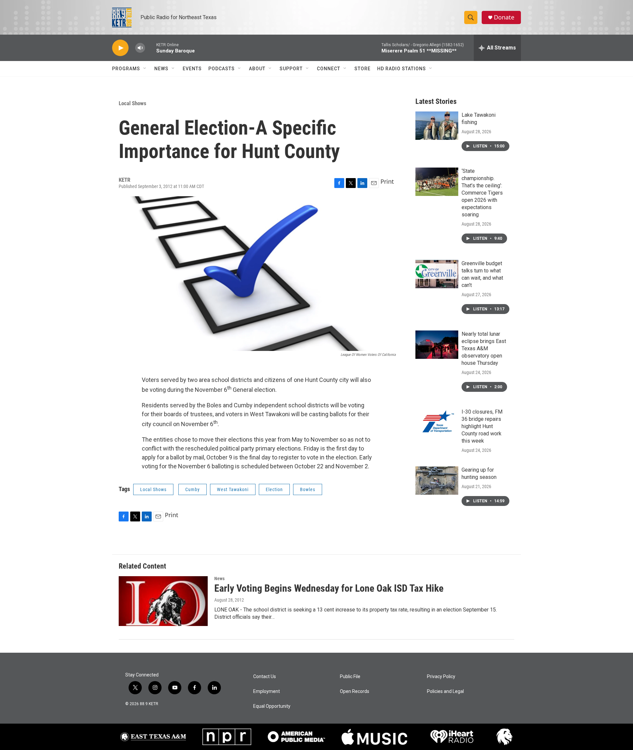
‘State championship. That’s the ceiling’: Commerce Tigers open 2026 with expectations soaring (482, 193)
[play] (120, 48)
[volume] (140, 48)
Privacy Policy (441, 676)
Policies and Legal (445, 691)
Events (192, 68)
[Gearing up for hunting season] (436, 480)
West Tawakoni (233, 489)
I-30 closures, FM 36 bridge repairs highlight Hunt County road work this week (482, 426)
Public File (350, 676)
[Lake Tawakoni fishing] (436, 125)
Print (387, 181)
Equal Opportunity (271, 706)
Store (362, 68)
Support (291, 68)
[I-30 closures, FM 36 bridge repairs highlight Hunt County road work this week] (436, 422)
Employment (266, 691)
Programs (126, 68)
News (161, 68)
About (257, 68)
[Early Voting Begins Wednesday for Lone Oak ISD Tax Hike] (163, 601)
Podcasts (221, 68)
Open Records (354, 691)
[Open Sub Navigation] (145, 68)
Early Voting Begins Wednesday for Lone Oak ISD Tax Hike (328, 588)
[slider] (151, 47)
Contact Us (264, 676)
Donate (504, 17)
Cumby (192, 489)
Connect (328, 68)
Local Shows (132, 103)
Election (274, 489)
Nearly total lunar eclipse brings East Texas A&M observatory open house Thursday (484, 348)
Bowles (307, 489)
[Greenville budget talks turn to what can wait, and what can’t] (436, 274)
